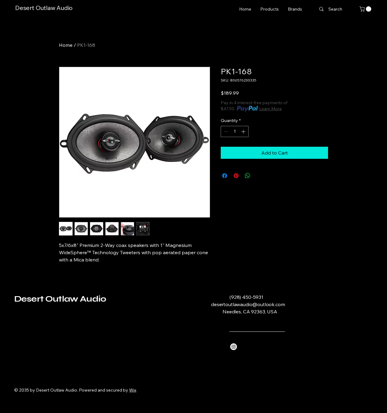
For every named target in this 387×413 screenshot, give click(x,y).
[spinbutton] (234, 131)
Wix (132, 390)
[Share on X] (259, 175)
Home (66, 45)
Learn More (270, 108)
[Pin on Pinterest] (236, 175)
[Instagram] (233, 347)
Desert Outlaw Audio (44, 7)
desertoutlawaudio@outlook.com (248, 304)
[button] (365, 9)
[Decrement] (225, 131)
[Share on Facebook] (224, 175)
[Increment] (244, 131)
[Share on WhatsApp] (247, 175)
